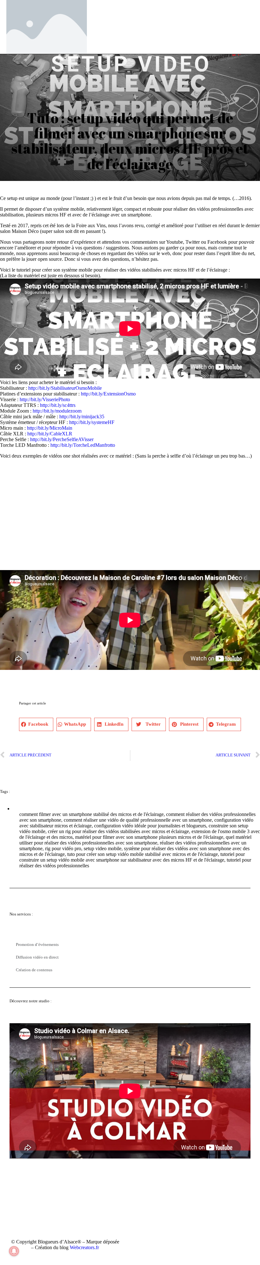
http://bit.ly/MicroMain (49, 428)
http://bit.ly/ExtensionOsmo (108, 393)
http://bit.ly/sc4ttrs (57, 405)
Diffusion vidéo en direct (37, 957)
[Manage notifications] (14, 1251)
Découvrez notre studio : (31, 1001)
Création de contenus (34, 969)
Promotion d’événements (37, 944)
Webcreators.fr (84, 1247)
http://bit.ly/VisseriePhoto (45, 399)
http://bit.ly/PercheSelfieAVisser (62, 439)
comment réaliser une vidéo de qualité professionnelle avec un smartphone (138, 820)
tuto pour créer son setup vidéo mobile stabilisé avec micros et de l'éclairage (142, 854)
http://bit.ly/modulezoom (57, 411)
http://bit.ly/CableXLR (49, 433)
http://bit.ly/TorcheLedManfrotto (82, 445)
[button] (36, 724)
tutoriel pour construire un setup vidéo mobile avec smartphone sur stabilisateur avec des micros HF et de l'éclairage (132, 857)
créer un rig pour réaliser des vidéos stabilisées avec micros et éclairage (118, 831)
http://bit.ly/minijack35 (81, 416)
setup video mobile (102, 848)
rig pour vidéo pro (63, 848)
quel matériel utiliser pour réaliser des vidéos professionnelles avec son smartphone (135, 839)
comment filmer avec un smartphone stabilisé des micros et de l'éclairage (91, 814)
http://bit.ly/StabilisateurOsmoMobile (65, 388)
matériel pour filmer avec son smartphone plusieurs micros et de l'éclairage (149, 837)
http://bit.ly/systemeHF (91, 422)
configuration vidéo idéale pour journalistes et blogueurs (150, 825)
